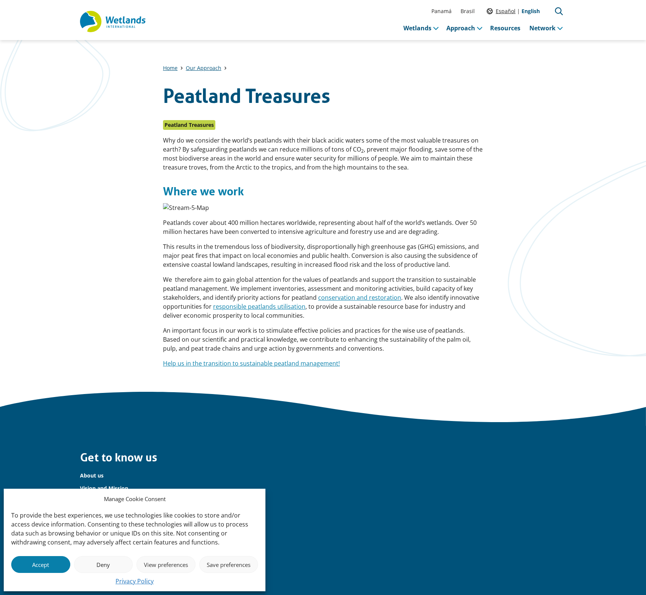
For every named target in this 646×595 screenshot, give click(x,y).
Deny (103, 564)
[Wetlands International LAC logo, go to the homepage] (112, 22)
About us (92, 475)
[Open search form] (559, 11)
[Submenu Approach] (480, 28)
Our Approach (203, 67)
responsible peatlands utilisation (259, 306)
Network (542, 28)
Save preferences (228, 564)
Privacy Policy (135, 581)
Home (170, 67)
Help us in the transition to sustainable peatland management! (251, 363)
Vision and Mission (104, 488)
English (531, 11)
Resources (505, 28)
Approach (460, 28)
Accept (40, 564)
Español (506, 11)
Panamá (441, 11)
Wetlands (417, 28)
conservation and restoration (359, 297)
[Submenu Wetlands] (436, 28)
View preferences (166, 564)
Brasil (468, 11)
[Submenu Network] (560, 28)
